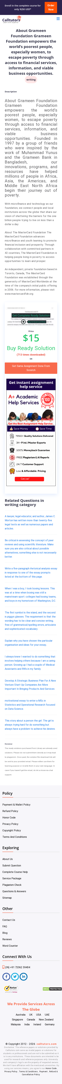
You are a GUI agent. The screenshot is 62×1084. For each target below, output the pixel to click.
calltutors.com (47, 1043)
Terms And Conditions (14, 836)
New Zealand (46, 1019)
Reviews (7, 939)
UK (30, 1014)
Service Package (11, 878)
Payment (43, 1071)
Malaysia (16, 1024)
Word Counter (10, 945)
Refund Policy (10, 811)
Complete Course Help (15, 872)
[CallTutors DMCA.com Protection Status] (52, 990)
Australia (20, 1014)
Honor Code (9, 817)
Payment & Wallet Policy (16, 804)
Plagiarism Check (11, 884)
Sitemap (7, 897)
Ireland (37, 1024)
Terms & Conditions (28, 1071)
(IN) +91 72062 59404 (17, 967)
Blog (4, 932)
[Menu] (58, 19)
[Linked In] (24, 977)
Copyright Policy (11, 830)
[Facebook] (6, 977)
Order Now (50, 7)
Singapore (17, 1019)
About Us (7, 859)
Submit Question (11, 865)
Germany (50, 1024)
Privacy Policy (10, 824)
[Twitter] (15, 977)
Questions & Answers (14, 891)
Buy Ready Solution (31, 348)
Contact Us (8, 919)
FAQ (4, 926)
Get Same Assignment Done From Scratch (31, 368)
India (27, 1024)
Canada (31, 1019)
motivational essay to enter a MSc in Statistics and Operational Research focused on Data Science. (30, 704)
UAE (47, 1014)
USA (38, 1014)
